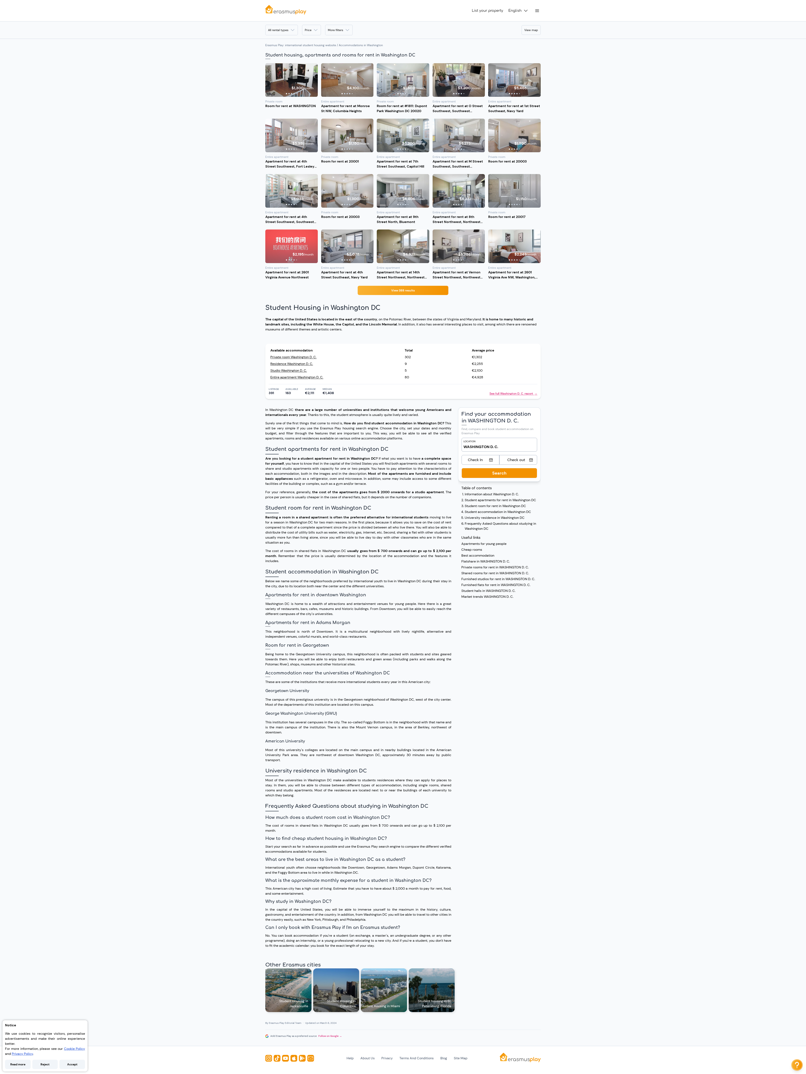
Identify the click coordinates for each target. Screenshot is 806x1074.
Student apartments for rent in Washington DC (500, 500)
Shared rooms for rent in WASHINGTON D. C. (495, 573)
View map (531, 30)
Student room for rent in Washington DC (495, 506)
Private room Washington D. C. (293, 357)
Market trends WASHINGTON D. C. (487, 596)
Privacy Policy (22, 1054)
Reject (45, 1064)
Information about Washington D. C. (492, 494)
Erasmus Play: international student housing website (300, 45)
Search (499, 473)
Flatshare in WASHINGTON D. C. (485, 561)
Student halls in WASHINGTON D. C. (488, 591)
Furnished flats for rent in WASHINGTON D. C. (495, 585)
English (515, 11)
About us (367, 1058)
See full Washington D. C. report (513, 393)
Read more (17, 1064)
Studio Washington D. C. (288, 370)
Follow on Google (330, 1036)
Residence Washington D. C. (291, 364)
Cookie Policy (74, 1048)
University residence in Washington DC (495, 517)
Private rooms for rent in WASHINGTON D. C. (495, 567)
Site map (460, 1058)
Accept (72, 1064)
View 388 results (403, 290)
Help (350, 1058)
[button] (291, 80)
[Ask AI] (797, 1065)
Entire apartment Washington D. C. (296, 377)
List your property (487, 11)
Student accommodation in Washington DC (498, 512)
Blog (443, 1058)
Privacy (387, 1058)
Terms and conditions (416, 1058)
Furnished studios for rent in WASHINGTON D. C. (498, 579)
